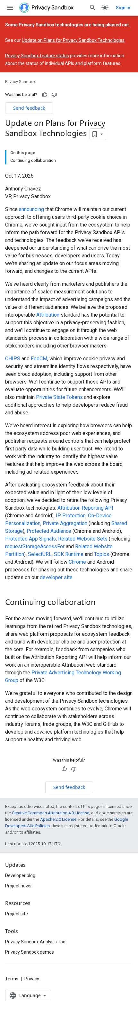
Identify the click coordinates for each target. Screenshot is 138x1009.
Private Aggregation (65, 523)
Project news (18, 885)
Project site (16, 913)
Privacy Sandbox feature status (37, 55)
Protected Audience (49, 531)
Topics (101, 554)
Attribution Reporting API (85, 508)
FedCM (39, 359)
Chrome (77, 562)
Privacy (31, 978)
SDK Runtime (68, 554)
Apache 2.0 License (58, 819)
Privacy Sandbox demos (29, 952)
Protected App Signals (30, 539)
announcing (31, 209)
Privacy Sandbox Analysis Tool (35, 941)
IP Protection (71, 516)
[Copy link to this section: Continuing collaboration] (102, 602)
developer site (56, 577)
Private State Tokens (59, 397)
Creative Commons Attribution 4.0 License (50, 812)
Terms (11, 978)
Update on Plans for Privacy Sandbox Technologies (73, 40)
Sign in (123, 7)
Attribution (47, 315)
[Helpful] (44, 94)
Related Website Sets (83, 539)
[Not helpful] (54, 94)
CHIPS (12, 359)
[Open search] (93, 8)
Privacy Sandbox (20, 81)
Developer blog (20, 875)
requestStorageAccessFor (35, 546)
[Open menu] (10, 7)
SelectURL (40, 554)
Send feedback (29, 108)
